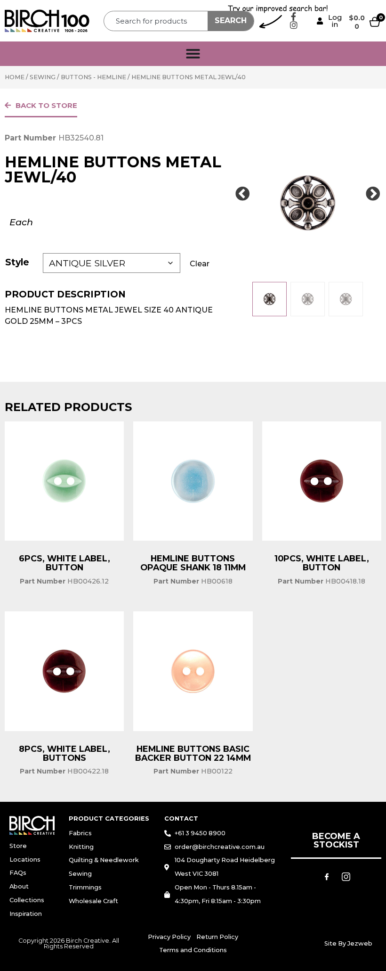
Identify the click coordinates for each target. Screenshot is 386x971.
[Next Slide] (372, 194)
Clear (199, 263)
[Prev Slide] (242, 194)
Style (17, 262)
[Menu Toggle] (193, 53)
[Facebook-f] (294, 16)
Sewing (43, 77)
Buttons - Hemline (93, 77)
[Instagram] (294, 25)
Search (231, 20)
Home (14, 77)
